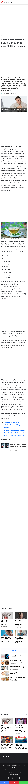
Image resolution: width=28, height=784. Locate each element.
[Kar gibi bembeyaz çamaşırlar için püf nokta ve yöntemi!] (5, 668)
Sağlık (7, 35)
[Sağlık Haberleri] (7, 2)
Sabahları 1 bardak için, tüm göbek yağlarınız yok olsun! (17, 678)
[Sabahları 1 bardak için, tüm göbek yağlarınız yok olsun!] (5, 679)
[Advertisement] (14, 20)
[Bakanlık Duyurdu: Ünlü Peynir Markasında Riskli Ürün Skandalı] (7, 739)
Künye (17, 769)
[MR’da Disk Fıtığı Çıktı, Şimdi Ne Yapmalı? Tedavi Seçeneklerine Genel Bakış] (5, 445)
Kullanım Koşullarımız (14, 774)
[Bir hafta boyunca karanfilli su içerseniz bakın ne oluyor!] (5, 662)
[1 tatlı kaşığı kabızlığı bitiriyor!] (5, 656)
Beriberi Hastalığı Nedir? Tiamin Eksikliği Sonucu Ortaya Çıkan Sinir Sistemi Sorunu (6, 639)
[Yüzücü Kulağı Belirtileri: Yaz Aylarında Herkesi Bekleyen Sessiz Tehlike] (21, 739)
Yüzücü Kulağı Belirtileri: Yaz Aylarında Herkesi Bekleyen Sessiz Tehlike (21, 746)
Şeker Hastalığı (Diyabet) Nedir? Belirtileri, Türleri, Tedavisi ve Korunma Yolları (20, 640)
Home (3, 35)
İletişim (21, 769)
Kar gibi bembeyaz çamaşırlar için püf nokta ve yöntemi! (18, 667)
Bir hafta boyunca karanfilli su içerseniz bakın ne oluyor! (18, 661)
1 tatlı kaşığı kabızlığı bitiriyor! (18, 655)
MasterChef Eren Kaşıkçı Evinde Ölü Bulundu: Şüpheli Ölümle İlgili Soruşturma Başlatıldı (20, 729)
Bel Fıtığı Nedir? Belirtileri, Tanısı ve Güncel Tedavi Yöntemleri (6, 622)
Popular (14, 650)
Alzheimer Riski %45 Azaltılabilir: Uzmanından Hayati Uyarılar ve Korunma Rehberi (20, 623)
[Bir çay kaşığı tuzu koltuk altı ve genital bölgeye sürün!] (5, 673)
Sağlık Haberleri (6, 93)
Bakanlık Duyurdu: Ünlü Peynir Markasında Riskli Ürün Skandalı (7, 745)
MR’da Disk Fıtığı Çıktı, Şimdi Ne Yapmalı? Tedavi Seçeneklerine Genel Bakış (18, 446)
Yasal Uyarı (20, 772)
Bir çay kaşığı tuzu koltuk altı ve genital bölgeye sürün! (18, 672)
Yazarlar (13, 769)
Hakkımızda (7, 769)
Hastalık (11, 35)
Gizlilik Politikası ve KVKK (11, 772)
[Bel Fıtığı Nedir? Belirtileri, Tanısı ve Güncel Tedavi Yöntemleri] (7, 615)
